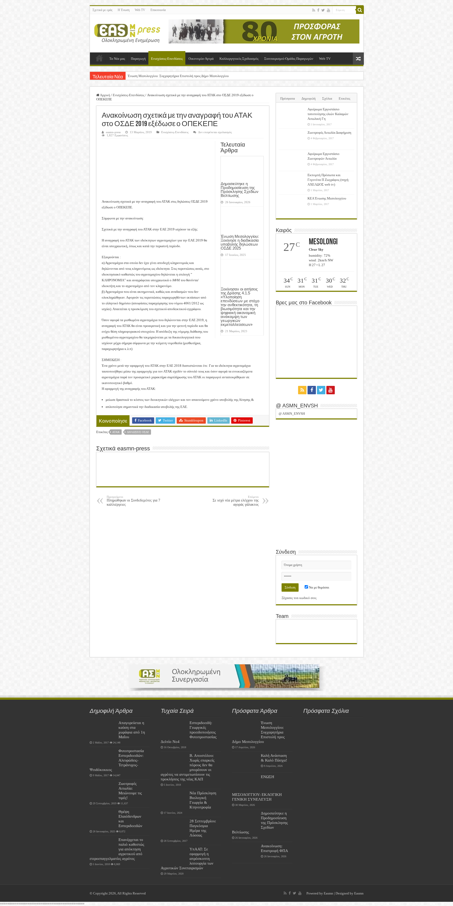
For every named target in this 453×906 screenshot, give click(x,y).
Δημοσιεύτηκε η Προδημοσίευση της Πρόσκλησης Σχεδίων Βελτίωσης (239, 189)
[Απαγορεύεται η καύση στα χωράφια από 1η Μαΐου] (103, 729)
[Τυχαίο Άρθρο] (358, 58)
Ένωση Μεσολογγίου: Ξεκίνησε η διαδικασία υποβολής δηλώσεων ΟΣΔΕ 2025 (240, 242)
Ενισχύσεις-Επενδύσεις (167, 59)
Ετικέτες (344, 98)
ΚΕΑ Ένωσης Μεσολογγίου (327, 198)
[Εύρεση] (360, 10)
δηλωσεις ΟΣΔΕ (138, 432)
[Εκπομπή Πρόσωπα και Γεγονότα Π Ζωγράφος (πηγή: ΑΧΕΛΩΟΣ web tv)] (292, 182)
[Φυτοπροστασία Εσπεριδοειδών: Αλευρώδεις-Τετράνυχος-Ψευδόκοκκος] (103, 757)
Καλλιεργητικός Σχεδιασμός (238, 59)
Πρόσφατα (287, 98)
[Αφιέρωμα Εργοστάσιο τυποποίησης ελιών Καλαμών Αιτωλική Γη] (292, 116)
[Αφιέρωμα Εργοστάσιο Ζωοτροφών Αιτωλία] (292, 160)
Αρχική (99, 57)
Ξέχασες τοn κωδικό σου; (299, 598)
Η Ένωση (124, 10)
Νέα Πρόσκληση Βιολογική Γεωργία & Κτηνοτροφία (203, 800)
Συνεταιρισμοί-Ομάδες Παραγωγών (288, 59)
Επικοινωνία (158, 10)
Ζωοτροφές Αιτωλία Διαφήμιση (329, 132)
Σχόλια (327, 98)
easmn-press (113, 132)
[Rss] (314, 10)
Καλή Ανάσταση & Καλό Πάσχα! (274, 757)
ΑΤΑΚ (116, 432)
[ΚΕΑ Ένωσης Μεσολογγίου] (292, 205)
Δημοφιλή (308, 98)
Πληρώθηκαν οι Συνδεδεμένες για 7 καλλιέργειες (133, 500)
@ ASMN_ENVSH (297, 405)
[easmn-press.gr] (127, 32)
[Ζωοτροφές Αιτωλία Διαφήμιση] (292, 139)
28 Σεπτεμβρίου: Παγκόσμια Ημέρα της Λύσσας (203, 828)
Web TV (140, 10)
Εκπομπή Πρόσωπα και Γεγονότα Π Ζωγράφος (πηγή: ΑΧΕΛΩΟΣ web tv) (328, 179)
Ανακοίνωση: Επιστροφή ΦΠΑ (274, 848)
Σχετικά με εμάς (102, 10)
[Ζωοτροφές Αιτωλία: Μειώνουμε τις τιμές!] (103, 790)
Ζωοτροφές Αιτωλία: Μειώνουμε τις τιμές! (130, 790)
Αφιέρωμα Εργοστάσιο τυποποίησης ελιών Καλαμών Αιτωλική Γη (328, 114)
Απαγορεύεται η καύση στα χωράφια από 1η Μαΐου (131, 729)
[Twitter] (323, 10)
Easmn (328, 893)
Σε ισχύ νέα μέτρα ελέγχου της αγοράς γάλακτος (236, 500)
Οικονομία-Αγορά (201, 59)
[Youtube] (328, 10)
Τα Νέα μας (117, 59)
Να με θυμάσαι (318, 587)
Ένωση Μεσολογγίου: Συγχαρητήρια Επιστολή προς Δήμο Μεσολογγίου (178, 76)
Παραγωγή (138, 59)
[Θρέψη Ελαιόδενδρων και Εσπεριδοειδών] (103, 818)
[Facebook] (318, 10)
